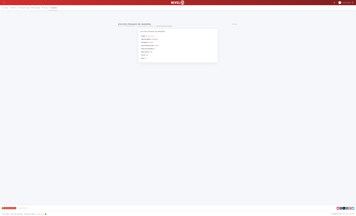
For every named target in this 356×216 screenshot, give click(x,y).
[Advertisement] (173, 17)
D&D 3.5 (14, 8)
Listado (235, 24)
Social (46, 8)
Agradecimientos (22, 208)
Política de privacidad (16, 214)
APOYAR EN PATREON (9, 208)
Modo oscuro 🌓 (42, 214)
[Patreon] (350, 208)
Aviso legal (6, 214)
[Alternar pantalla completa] (4, 2)
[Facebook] (341, 208)
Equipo (151, 26)
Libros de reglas (130, 26)
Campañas (36, 8)
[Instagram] (347, 208)
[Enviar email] (338, 208)
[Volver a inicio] (178, 2)
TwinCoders (345, 214)
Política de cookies (29, 214)
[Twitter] (344, 208)
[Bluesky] (353, 208)
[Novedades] (334, 2)
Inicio (6, 8)
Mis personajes (25, 8)
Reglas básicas (142, 26)
